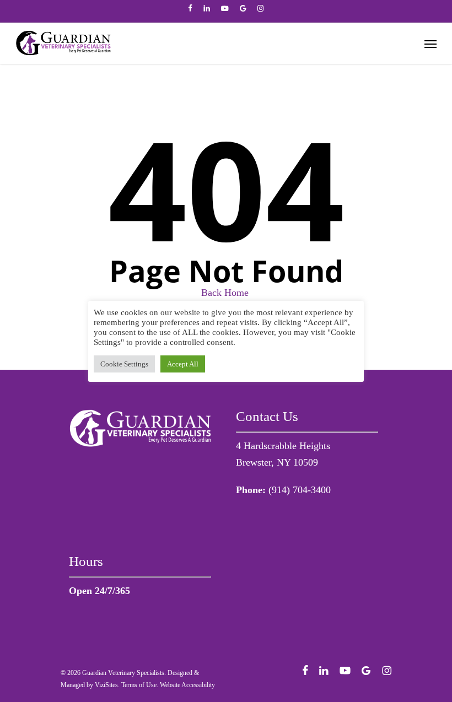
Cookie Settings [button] (124, 364)
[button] (430, 43)
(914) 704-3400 (299, 489)
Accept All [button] (182, 364)
